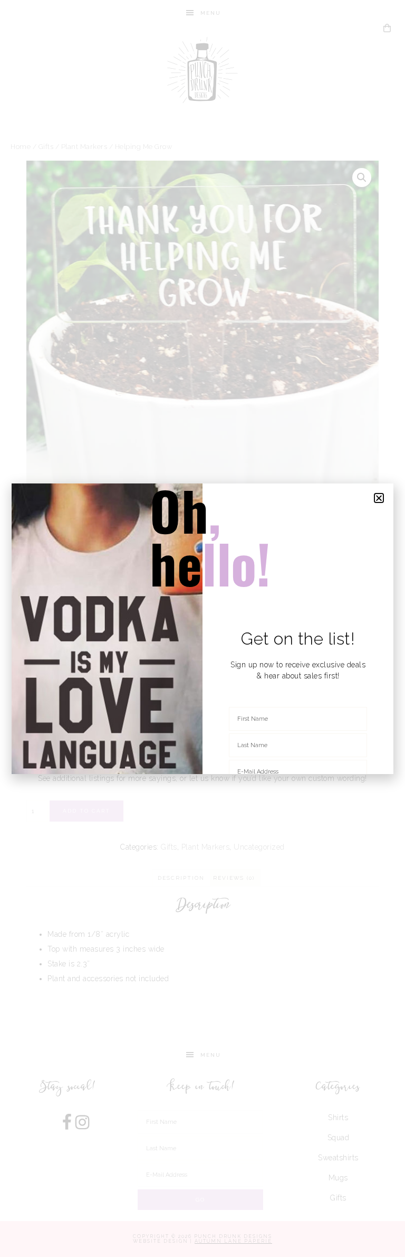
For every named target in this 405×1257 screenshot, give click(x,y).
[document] (202, 628)
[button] (379, 498)
